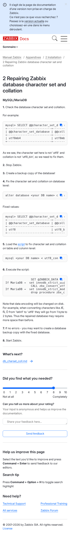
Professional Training (54, 503)
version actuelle (34, 21)
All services (10, 510)
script (21, 244)
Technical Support (14, 503)
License (7, 528)
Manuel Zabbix (12, 57)
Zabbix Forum (49, 510)
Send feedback (35, 433)
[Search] (54, 39)
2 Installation (53, 57)
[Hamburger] (64, 39)
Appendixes (33, 57)
